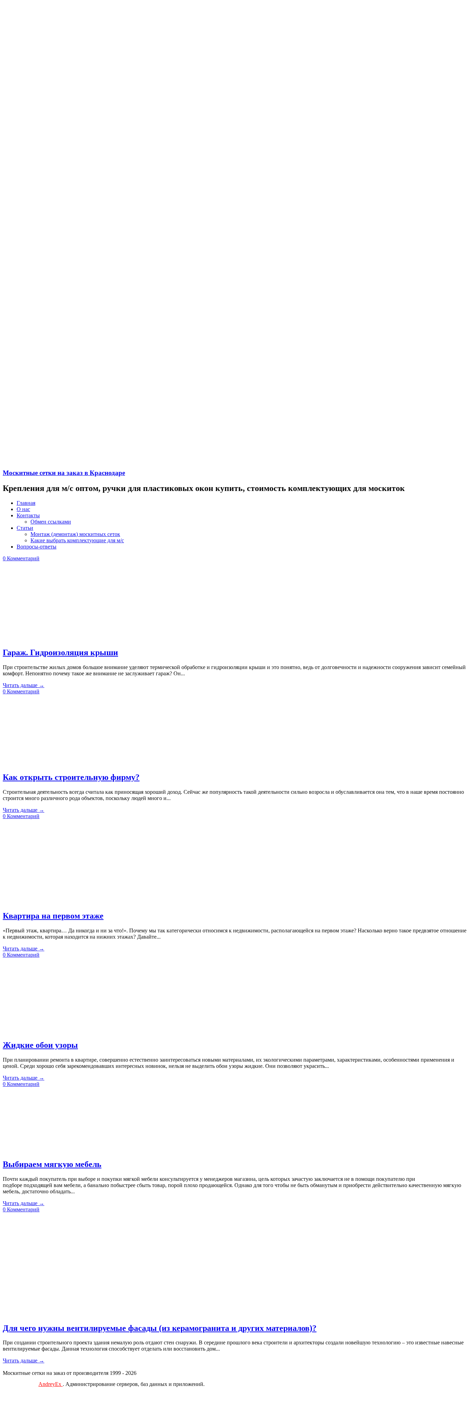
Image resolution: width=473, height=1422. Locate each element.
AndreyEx (50, 1384)
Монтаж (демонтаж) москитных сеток (75, 534)
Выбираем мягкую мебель (52, 1164)
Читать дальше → (23, 685)
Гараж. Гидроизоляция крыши (60, 652)
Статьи (25, 528)
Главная (26, 503)
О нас (23, 509)
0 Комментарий (21, 558)
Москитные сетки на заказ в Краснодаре (64, 472)
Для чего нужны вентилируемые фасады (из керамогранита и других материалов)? (159, 1328)
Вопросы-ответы (36, 547)
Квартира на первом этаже (53, 915)
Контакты (28, 515)
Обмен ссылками (50, 522)
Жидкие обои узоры (40, 1045)
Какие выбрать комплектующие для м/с (77, 540)
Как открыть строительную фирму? (71, 777)
